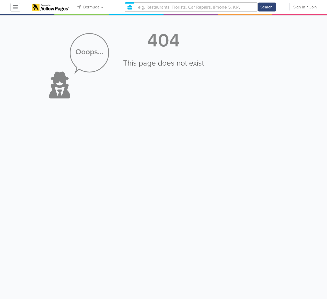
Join (313, 7)
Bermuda (90, 7)
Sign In (299, 7)
